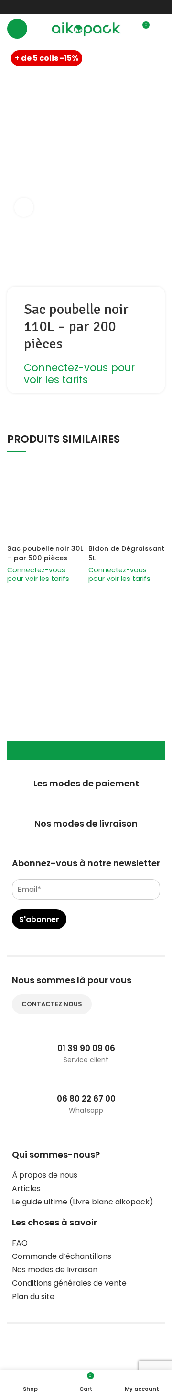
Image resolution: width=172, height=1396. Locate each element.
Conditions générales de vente (69, 1283)
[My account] (161, 28)
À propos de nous (44, 1175)
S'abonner (39, 919)
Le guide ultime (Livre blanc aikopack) (82, 1201)
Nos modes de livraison (54, 1269)
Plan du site (33, 1296)
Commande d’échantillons (61, 1256)
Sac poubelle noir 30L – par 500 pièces (45, 553)
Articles (26, 1188)
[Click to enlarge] (23, 207)
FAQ (20, 1242)
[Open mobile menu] (17, 28)
